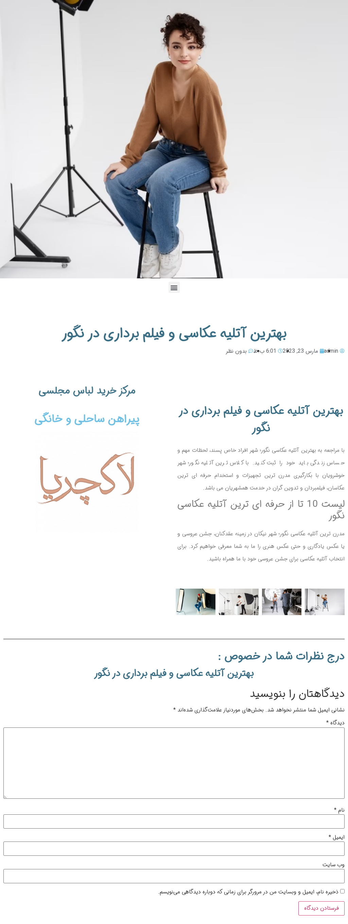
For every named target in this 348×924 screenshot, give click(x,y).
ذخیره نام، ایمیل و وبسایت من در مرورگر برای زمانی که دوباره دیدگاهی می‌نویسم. (248, 892)
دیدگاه (335, 723)
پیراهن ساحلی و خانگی (87, 419)
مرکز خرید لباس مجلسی (87, 391)
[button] (174, 287)
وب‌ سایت (334, 865)
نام (339, 810)
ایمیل (337, 837)
